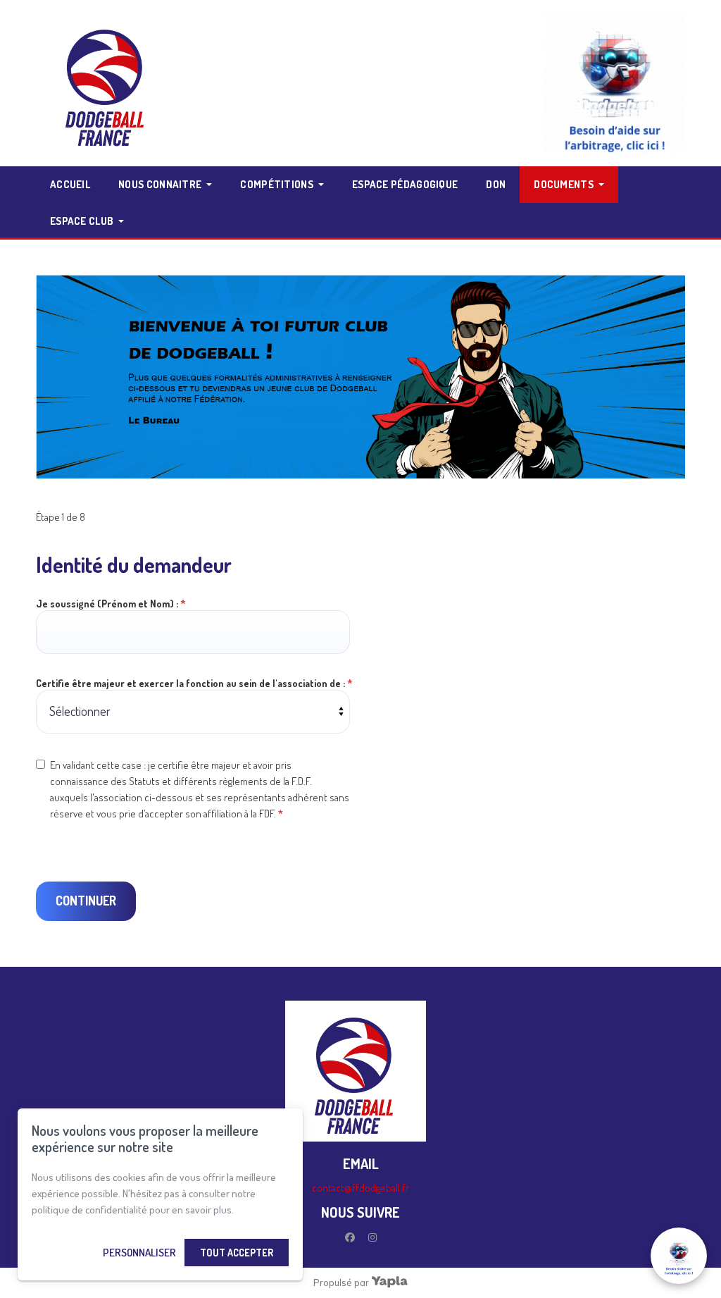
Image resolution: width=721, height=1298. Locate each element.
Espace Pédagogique (405, 184)
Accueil (70, 184)
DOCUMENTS (564, 184)
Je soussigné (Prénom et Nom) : (111, 604)
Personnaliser (139, 1252)
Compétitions (276, 184)
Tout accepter (236, 1253)
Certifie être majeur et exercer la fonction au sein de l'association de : (194, 683)
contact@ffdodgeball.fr (360, 1187)
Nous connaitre (159, 184)
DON (496, 184)
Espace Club (81, 221)
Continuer (86, 900)
